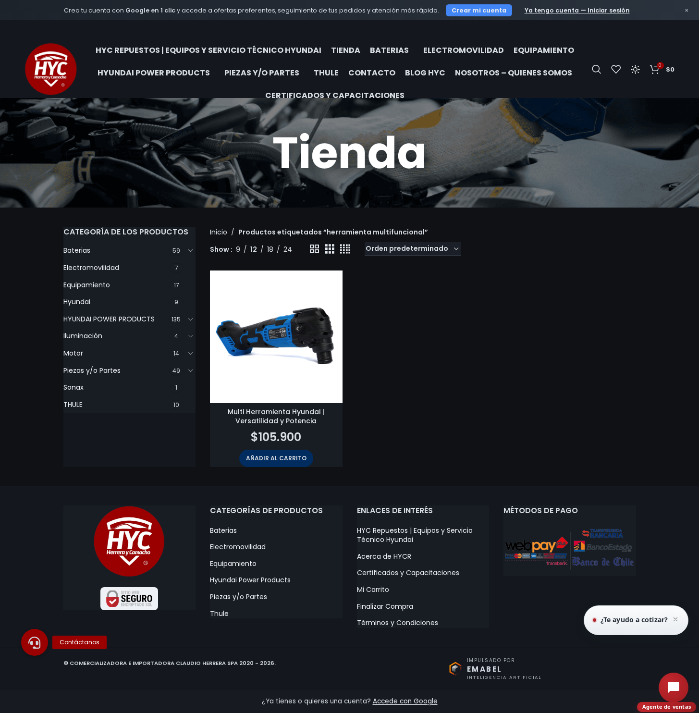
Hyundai (76, 302)
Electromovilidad (91, 267)
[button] (276, 458)
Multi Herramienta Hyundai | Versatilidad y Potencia (276, 416)
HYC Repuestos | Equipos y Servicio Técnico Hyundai (415, 535)
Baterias (76, 250)
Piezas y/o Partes (92, 370)
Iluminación (82, 336)
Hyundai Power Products (250, 580)
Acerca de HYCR (384, 556)
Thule (219, 613)
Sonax (73, 387)
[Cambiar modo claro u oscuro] (635, 69)
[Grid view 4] (345, 249)
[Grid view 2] (314, 249)
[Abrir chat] (673, 687)
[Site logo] (51, 69)
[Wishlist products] (615, 69)
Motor (73, 353)
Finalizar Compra (385, 606)
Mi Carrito (373, 589)
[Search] (596, 69)
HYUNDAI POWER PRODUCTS (109, 319)
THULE (73, 404)
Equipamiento (86, 285)
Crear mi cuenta (479, 10)
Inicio (218, 232)
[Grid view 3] (329, 249)
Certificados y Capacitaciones (408, 573)
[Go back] (213, 152)
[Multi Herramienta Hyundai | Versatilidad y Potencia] (276, 336)
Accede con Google (405, 701)
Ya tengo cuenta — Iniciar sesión (577, 10)
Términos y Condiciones (397, 622)
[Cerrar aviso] (675, 620)
